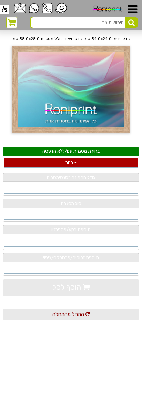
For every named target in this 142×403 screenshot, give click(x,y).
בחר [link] (69, 162)
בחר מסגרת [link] (71, 214)
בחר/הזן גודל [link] (71, 188)
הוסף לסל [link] (67, 287)
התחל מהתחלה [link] (68, 314)
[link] (4, 9)
